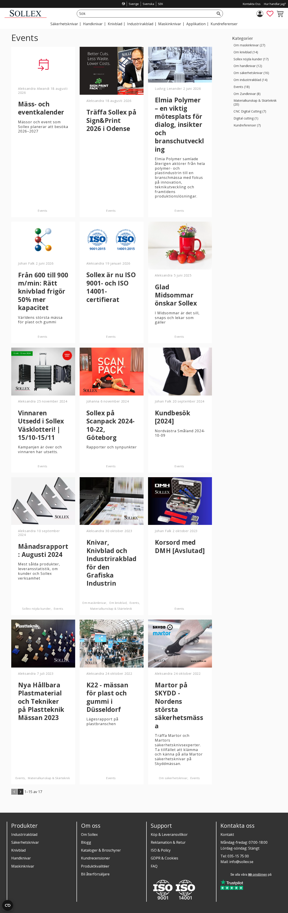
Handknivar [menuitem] (93, 23)
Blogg (86, 842)
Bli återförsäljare (95, 874)
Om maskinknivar (94, 603)
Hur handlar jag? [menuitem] (275, 4)
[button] (270, 13)
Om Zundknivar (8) (247, 94)
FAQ (154, 866)
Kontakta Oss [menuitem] (252, 4)
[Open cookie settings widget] (7, 905)
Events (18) (242, 87)
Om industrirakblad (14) (251, 80)
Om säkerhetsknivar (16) (251, 73)
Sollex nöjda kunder (36, 609)
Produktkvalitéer (95, 866)
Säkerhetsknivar (25, 842)
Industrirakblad (24, 834)
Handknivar (21, 858)
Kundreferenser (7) (247, 125)
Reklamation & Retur (168, 842)
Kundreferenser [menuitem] (224, 23)
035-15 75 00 (238, 856)
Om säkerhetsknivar (173, 778)
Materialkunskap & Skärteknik (111, 609)
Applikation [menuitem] (196, 23)
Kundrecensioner (95, 858)
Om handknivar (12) (248, 66)
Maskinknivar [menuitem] (169, 23)
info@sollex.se (241, 861)
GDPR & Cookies (164, 858)
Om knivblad (118, 603)
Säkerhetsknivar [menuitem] (64, 23)
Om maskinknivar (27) (249, 45)
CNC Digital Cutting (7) (250, 111)
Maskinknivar (22, 866)
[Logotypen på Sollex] (25, 16)
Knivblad (18, 850)
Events (42, 211)
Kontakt (227, 834)
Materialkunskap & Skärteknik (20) (255, 102)
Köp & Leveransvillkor (169, 834)
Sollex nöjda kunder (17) (251, 59)
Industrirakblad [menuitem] (140, 23)
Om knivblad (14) (246, 52)
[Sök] (219, 13)
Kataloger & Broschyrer (101, 850)
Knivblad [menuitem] (115, 23)
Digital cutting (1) (246, 118)
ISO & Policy (161, 850)
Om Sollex (89, 834)
